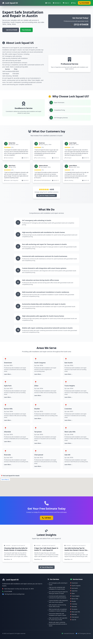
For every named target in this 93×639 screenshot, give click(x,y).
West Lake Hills (70, 432)
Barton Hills (8, 409)
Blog (74, 3)
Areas (66, 3)
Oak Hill (67, 455)
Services (57, 3)
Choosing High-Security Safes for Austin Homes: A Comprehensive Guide (16, 550)
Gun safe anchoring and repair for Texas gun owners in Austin (44, 244)
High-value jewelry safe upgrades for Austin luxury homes (43, 316)
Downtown (8, 363)
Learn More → (8, 374)
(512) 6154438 (85, 3)
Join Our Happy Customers (47, 195)
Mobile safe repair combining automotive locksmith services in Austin (47, 328)
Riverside (7, 455)
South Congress (40, 363)
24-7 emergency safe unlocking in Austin (36, 220)
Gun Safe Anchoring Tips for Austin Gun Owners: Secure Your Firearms (76, 550)
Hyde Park (7, 386)
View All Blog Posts (47, 567)
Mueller (37, 409)
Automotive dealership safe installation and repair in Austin (44, 304)
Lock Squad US (11, 3)
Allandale (7, 432)
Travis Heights (70, 386)
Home (49, 3)
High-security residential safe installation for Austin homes (43, 232)
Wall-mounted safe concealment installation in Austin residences (45, 292)
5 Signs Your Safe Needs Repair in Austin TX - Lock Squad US (46, 549)
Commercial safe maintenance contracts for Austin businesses (44, 256)
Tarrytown (38, 432)
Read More (7, 559)
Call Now (48, 518)
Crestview (68, 409)
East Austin (69, 363)
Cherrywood (38, 455)
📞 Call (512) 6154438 (10, 30)
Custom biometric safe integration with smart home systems (44, 268)
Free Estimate (26, 30)
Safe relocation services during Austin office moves (40, 280)
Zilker (36, 386)
